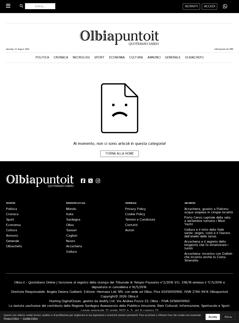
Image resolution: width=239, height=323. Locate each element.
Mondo (71, 209)
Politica (42, 57)
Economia (117, 57)
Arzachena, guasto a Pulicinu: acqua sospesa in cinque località (208, 211)
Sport (99, 57)
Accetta (213, 317)
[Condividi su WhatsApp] (225, 6)
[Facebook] (83, 181)
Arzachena (74, 246)
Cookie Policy (135, 214)
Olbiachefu (194, 57)
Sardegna (73, 219)
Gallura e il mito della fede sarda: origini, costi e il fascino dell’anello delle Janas (207, 233)
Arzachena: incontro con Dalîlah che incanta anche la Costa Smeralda (208, 257)
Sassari (71, 230)
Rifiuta (228, 317)
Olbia (70, 225)
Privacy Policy (135, 209)
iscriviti (191, 6)
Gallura (71, 251)
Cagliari (71, 235)
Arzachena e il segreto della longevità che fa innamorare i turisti (206, 245)
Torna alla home (119, 154)
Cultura (136, 57)
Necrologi (81, 57)
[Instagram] (98, 181)
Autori (129, 230)
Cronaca (61, 57)
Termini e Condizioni (140, 219)
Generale (173, 57)
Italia (69, 214)
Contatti (131, 225)
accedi (209, 6)
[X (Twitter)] (90, 181)
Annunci (154, 57)
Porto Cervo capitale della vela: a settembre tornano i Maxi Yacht (207, 221)
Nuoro (70, 241)
